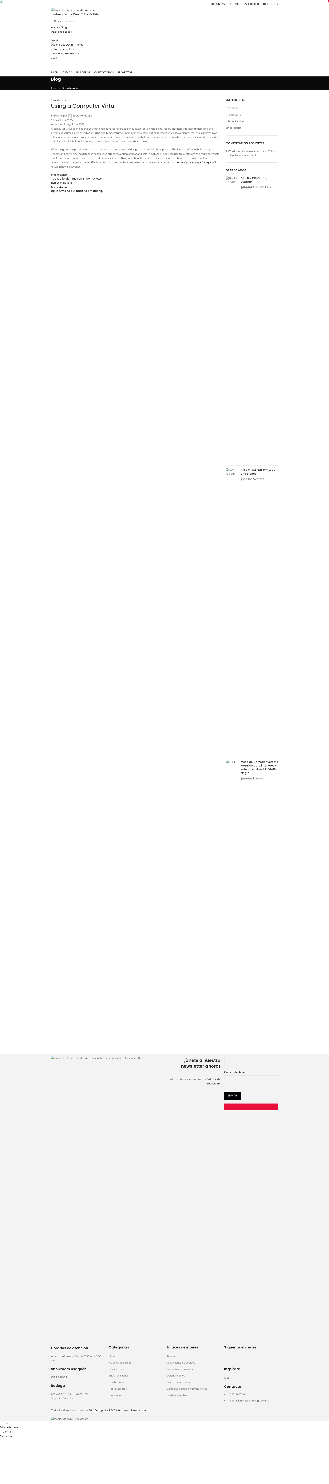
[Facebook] (229, 1357)
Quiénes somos (175, 1375)
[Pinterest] (269, 1357)
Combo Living (117, 1382)
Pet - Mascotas (118, 1388)
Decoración (115, 1395)
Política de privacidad (178, 1382)
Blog (226, 1377)
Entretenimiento (119, 1375)
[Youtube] (249, 1357)
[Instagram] (239, 1357)
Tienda (170, 1356)
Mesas (113, 1356)
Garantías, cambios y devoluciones (186, 1388)
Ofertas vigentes (176, 1395)
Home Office (116, 1369)
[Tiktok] (259, 1357)
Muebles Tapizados (120, 1362)
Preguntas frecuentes (179, 1369)
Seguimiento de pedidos (180, 1362)
